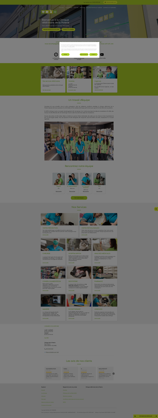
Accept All (93, 54)
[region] (79, 50)
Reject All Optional (84, 54)
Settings (65, 54)
